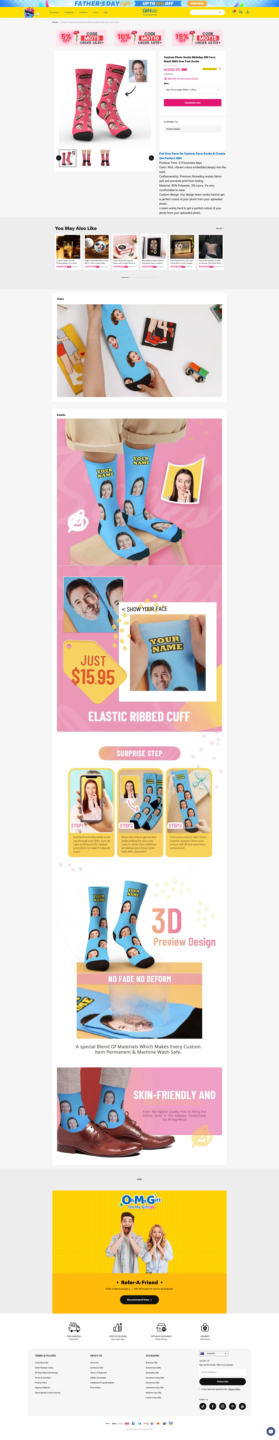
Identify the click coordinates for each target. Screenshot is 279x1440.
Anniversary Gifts (153, 1368)
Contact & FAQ (96, 1368)
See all (219, 228)
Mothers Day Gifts (153, 1393)
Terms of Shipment (98, 1372)
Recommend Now (138, 1299)
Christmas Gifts (152, 1382)
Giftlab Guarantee (98, 1378)
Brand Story (95, 1387)
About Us (94, 1362)
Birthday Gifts (152, 1362)
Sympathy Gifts (152, 1372)
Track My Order (41, 1362)
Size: (166, 83)
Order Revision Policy (44, 1368)
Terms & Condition (43, 1378)
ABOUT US (96, 1355)
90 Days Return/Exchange (46, 1372)
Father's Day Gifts (153, 1397)
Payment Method (42, 1387)
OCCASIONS (152, 1355)
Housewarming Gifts (155, 1378)
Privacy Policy (41, 1382)
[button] (58, 158)
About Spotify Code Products (47, 1393)
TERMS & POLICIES (45, 1355)
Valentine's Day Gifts (155, 1387)
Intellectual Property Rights (102, 1382)
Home (55, 22)
